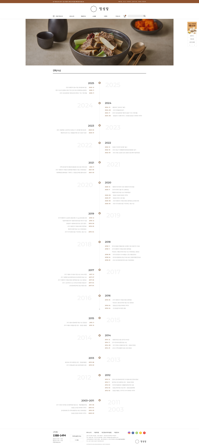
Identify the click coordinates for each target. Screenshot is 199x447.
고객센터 (140, 1)
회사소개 (88, 432)
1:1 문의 (77, 440)
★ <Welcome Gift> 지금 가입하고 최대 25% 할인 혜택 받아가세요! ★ (68, 1)
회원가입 (120, 1)
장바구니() (134, 1)
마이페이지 (129, 1)
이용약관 (96, 432)
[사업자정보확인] (121, 439)
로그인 (124, 1)
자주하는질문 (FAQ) (76, 436)
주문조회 (144, 1)
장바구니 (192, 35)
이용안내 (116, 432)
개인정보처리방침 (106, 432)
